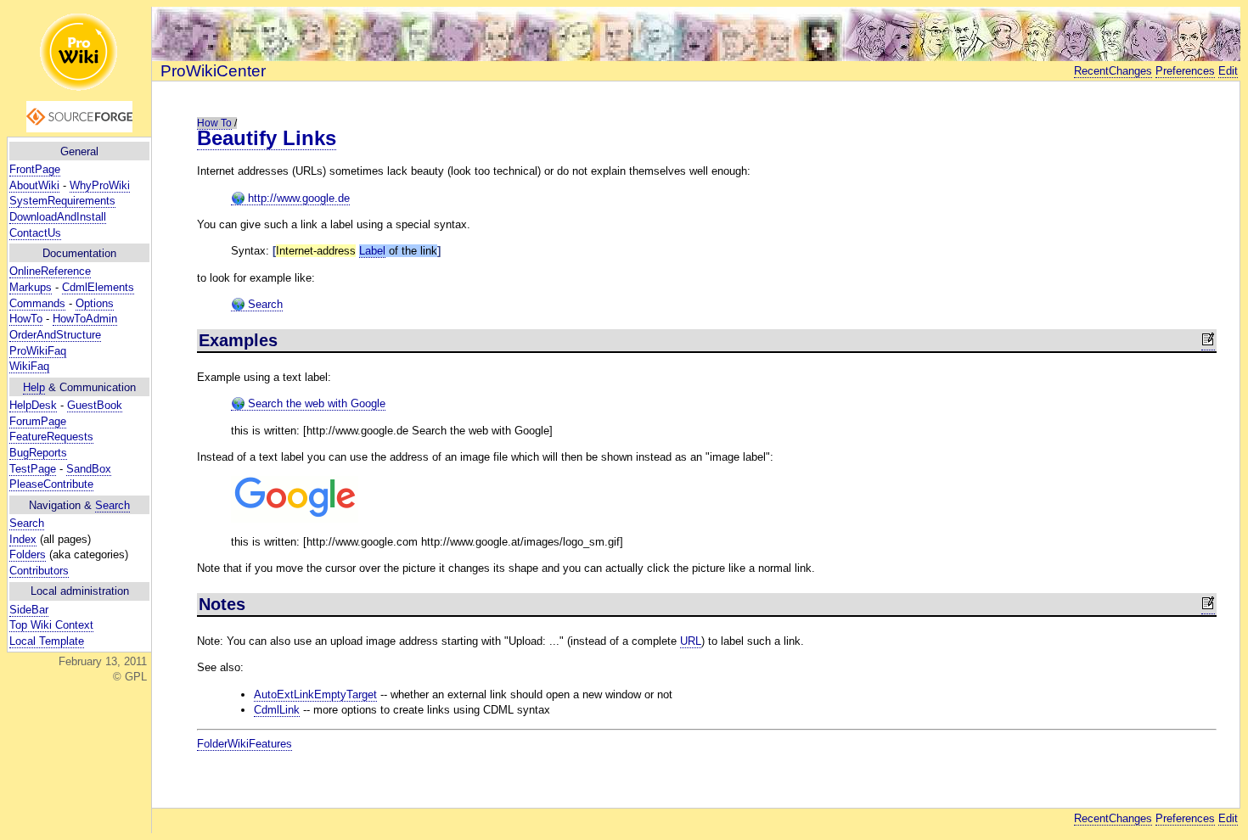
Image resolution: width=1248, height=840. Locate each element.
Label (372, 250)
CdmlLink (277, 709)
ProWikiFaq (37, 350)
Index (23, 539)
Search (112, 505)
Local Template (46, 641)
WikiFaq (29, 366)
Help (34, 387)
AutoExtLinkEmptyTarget (315, 694)
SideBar (28, 609)
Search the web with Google (315, 403)
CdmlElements (98, 287)
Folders (27, 554)
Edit (1228, 70)
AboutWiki (34, 185)
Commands (37, 303)
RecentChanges (1113, 70)
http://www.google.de (297, 198)
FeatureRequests (51, 436)
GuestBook (94, 405)
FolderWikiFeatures (244, 743)
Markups (30, 287)
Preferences (1185, 70)
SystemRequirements (62, 200)
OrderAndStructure (55, 334)
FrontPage (34, 169)
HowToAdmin (85, 318)
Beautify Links (266, 137)
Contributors (39, 570)
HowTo (25, 318)
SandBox (88, 468)
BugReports (38, 452)
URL (690, 641)
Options (95, 303)
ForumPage (37, 421)
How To (214, 123)
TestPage (32, 468)
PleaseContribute (51, 484)
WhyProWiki (100, 185)
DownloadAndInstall (57, 216)
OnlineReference (50, 271)
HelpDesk (33, 405)
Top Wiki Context (51, 625)
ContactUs (35, 233)
